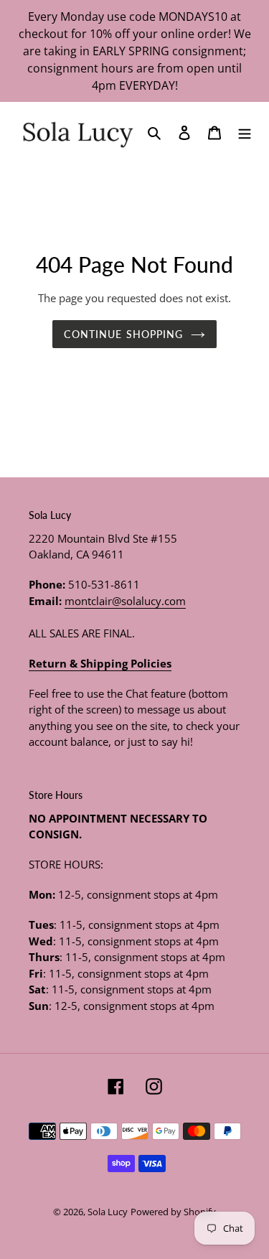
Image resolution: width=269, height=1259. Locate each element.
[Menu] (245, 131)
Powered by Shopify (173, 1211)
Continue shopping (123, 334)
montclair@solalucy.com (125, 601)
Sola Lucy (108, 1211)
